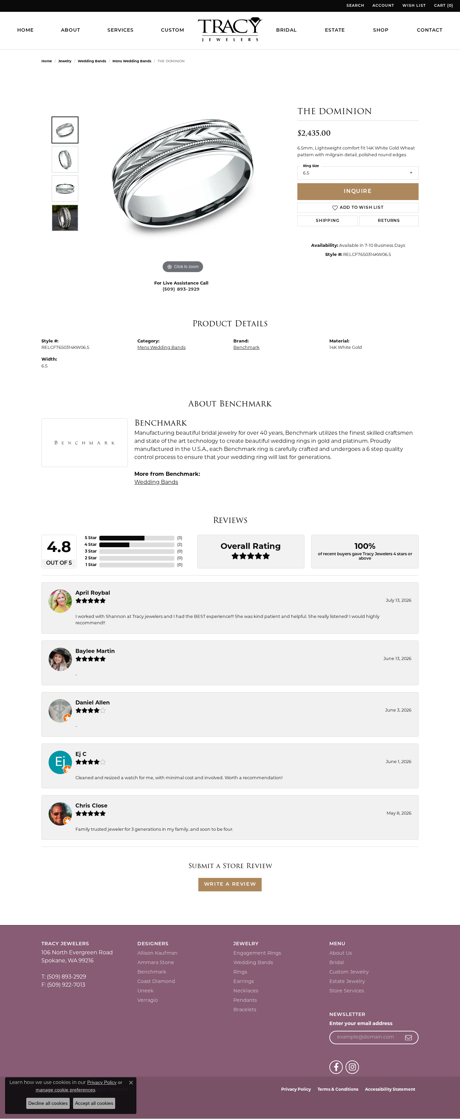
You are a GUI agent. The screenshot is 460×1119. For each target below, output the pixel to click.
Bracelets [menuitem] (244, 1010)
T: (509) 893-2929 (63, 977)
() (179, 538)
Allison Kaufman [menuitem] (157, 953)
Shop (381, 30)
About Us (340, 953)
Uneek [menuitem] (145, 991)
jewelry (64, 61)
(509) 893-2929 (181, 289)
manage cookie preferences (65, 1089)
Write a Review (230, 884)
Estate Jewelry (347, 981)
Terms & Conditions (338, 1090)
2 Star (91, 558)
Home (25, 30)
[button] (354, 6)
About (70, 30)
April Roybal (92, 593)
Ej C (81, 754)
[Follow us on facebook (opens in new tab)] (336, 1067)
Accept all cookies (94, 1103)
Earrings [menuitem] (243, 981)
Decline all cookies (48, 1103)
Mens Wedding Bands (131, 61)
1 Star (91, 565)
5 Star (91, 538)
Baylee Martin (95, 651)
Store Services (346, 991)
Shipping (327, 221)
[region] (183, 174)
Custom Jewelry (349, 972)
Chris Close (91, 806)
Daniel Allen (92, 703)
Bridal (286, 30)
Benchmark (246, 347)
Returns (389, 221)
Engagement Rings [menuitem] (257, 953)
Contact (429, 30)
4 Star (91, 545)
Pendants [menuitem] (245, 1000)
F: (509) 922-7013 (63, 985)
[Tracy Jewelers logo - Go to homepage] (230, 30)
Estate (335, 30)
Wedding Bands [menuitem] (253, 962)
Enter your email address (361, 1023)
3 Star (91, 552)
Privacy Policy (296, 1090)
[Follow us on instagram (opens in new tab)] (352, 1067)
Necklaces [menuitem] (245, 991)
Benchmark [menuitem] (151, 972)
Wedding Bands (92, 61)
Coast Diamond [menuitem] (156, 981)
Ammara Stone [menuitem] (155, 962)
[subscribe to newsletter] (408, 1037)
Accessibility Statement (390, 1090)
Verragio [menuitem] (147, 1000)
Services (120, 30)
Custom (172, 30)
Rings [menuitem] (240, 972)
